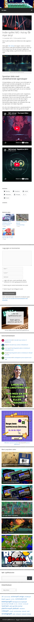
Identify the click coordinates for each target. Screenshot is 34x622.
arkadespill (27, 596)
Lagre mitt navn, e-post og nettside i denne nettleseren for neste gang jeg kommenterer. (15, 281)
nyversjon (5, 606)
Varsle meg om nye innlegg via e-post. (13, 289)
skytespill (24, 611)
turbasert (18, 614)
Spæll (28, 611)
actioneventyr (7, 596)
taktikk (13, 614)
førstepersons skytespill (19, 602)
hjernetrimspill (5, 604)
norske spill (25, 604)
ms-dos (16, 604)
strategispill (7, 613)
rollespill (5, 611)
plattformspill (7, 608)
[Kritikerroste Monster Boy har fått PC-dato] (8, 231)
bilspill (3, 599)
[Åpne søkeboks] (31, 10)
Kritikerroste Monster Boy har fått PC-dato (7, 236)
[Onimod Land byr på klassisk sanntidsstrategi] (22, 217)
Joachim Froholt (21, 38)
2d (2, 596)
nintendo (20, 604)
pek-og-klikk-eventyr (16, 606)
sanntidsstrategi (17, 611)
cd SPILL (13, 599)
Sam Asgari (7, 348)
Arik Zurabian (8, 357)
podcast (16, 608)
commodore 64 (21, 599)
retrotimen (22, 608)
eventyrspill (7, 601)
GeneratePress (27, 619)
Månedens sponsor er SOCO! (11, 442)
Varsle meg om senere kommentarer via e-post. (16, 285)
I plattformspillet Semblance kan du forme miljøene (7, 223)
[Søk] (29, 578)
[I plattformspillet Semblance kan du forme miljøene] (8, 217)
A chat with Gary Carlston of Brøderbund (18, 344)
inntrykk (11, 604)
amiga (21, 596)
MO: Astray (11, 46)
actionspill (15, 596)
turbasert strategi (26, 614)
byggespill (7, 599)
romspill (11, 611)
